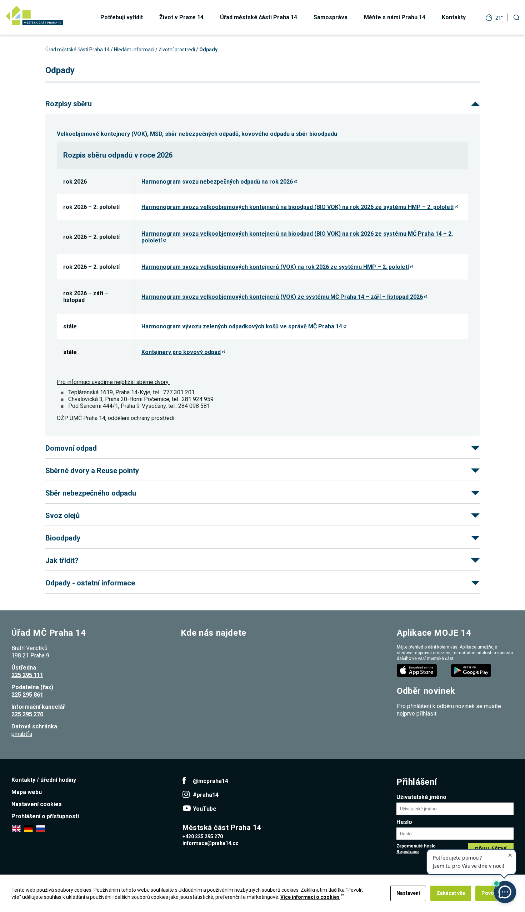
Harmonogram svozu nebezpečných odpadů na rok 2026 (217, 181)
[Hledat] (516, 17)
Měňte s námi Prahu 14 (394, 17)
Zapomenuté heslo (416, 846)
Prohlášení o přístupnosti (45, 816)
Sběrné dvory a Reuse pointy (92, 470)
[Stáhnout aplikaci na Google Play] (471, 670)
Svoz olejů (62, 515)
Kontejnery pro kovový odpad (181, 352)
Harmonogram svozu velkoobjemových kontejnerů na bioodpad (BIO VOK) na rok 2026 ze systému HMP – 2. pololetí (297, 207)
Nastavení (408, 893)
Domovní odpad (71, 448)
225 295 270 (27, 714)
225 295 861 (27, 694)
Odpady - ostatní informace (90, 583)
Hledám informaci (134, 49)
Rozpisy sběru (68, 103)
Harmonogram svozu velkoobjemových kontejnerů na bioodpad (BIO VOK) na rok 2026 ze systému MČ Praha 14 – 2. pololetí (297, 237)
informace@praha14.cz (210, 843)
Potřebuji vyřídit (121, 17)
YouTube (204, 808)
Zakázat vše (450, 893)
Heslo (404, 822)
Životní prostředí (177, 49)
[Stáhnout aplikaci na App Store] (417, 670)
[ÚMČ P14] (34, 15)
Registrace (407, 851)
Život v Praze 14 (181, 17)
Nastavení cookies (36, 804)
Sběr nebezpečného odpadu (90, 493)
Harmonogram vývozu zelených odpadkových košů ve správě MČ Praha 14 (241, 326)
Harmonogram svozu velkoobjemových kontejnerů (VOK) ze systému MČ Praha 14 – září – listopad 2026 (282, 296)
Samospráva (331, 17)
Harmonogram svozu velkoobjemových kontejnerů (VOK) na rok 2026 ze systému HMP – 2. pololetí (275, 266)
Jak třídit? (62, 560)
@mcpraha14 (210, 781)
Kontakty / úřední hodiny (43, 780)
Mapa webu (26, 792)
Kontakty (454, 17)
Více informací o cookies (310, 897)
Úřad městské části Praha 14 (258, 17)
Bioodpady (62, 538)
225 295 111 (27, 675)
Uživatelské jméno (421, 797)
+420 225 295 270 (202, 836)
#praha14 (206, 794)
